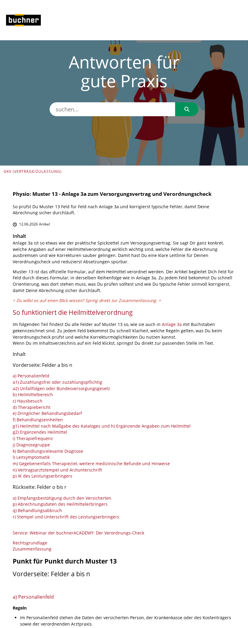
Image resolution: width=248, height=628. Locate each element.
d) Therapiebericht (32, 407)
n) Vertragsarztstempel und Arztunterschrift (57, 470)
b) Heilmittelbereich (33, 394)
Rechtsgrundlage (30, 543)
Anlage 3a (172, 324)
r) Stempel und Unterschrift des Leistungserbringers (66, 517)
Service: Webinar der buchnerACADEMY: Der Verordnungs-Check (78, 533)
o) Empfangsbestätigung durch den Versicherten (62, 498)
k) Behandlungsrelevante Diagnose (48, 451)
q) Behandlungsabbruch (37, 510)
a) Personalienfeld (31, 376)
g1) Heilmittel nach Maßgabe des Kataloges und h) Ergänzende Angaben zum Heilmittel (102, 426)
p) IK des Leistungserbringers (42, 476)
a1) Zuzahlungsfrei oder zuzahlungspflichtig (57, 382)
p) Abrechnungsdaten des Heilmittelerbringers (60, 504)
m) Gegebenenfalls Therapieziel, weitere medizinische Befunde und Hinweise (91, 463)
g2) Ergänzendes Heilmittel (40, 432)
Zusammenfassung (137, 300)
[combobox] (112, 109)
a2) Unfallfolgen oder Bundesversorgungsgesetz (61, 388)
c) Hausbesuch (27, 401)
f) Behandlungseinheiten (38, 420)
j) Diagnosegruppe (31, 445)
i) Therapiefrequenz (33, 438)
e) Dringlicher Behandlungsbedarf (47, 413)
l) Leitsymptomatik (31, 457)
